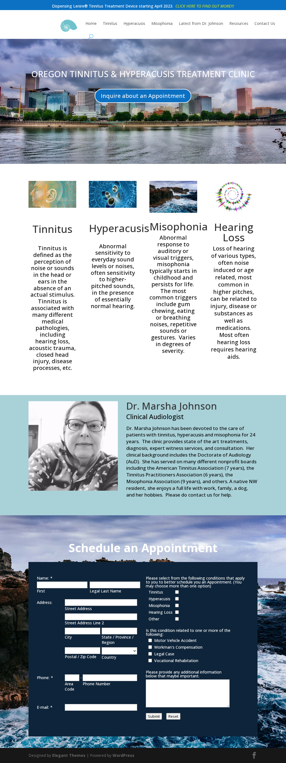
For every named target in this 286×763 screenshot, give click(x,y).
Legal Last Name (105, 591)
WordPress (123, 755)
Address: (44, 602)
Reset (173, 716)
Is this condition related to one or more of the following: (188, 632)
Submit (154, 716)
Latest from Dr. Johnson (201, 23)
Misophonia (162, 23)
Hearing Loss (233, 232)
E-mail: (43, 707)
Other (154, 619)
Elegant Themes (68, 755)
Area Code (69, 686)
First (41, 591)
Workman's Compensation (178, 647)
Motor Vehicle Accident (175, 640)
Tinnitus (110, 23)
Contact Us (264, 23)
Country (109, 657)
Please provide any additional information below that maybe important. (183, 674)
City (68, 637)
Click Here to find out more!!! (204, 6)
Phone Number (96, 683)
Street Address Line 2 (84, 622)
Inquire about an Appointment (143, 96)
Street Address (78, 608)
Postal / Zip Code (80, 656)
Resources (238, 23)
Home (91, 23)
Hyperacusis (134, 23)
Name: (43, 578)
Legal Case (164, 653)
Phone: (43, 677)
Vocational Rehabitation (176, 660)
